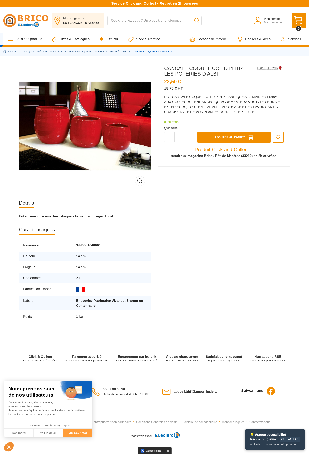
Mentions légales (233, 422)
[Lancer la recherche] (197, 20)
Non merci (19, 432)
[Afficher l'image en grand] (85, 126)
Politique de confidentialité (199, 422)
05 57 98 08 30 (114, 389)
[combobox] (154, 20)
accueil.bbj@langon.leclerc (195, 391)
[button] (9, 447)
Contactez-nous (259, 422)
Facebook (271, 391)
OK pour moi (78, 432)
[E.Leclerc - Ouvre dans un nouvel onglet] (166, 436)
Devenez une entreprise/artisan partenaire (103, 422)
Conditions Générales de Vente (157, 422)
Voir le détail (48, 432)
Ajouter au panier (229, 137)
